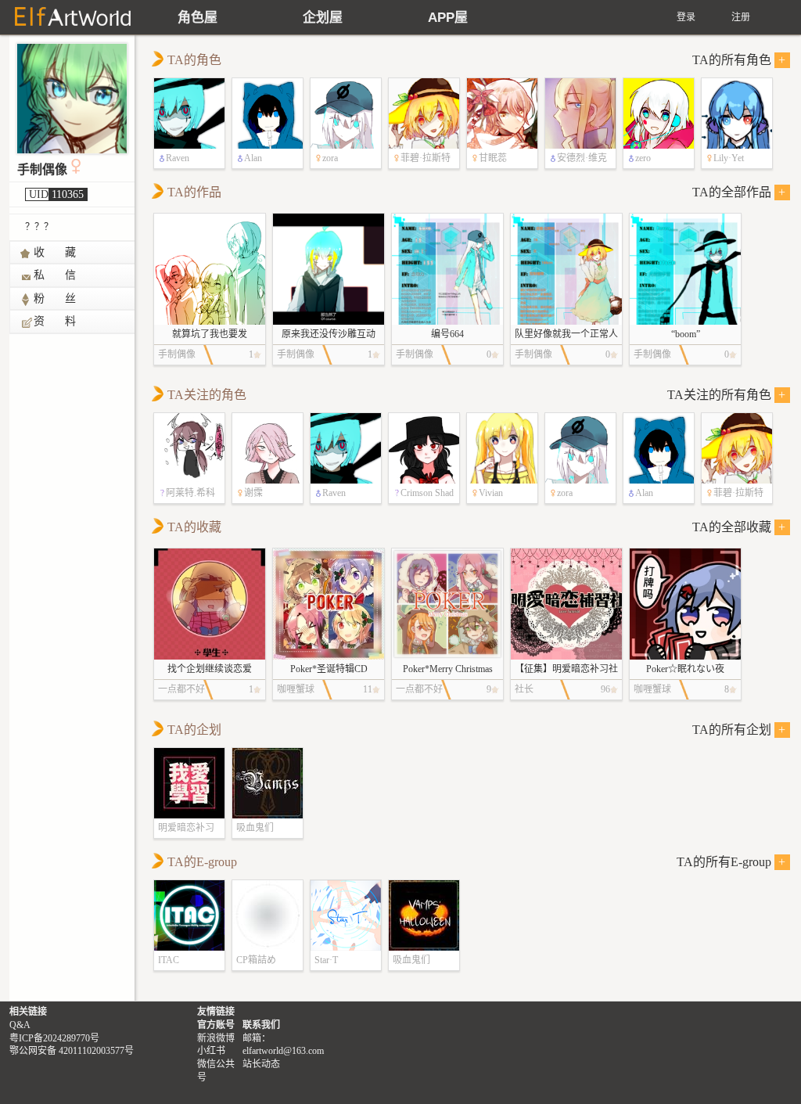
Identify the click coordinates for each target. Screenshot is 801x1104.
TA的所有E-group (731, 861)
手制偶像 (42, 169)
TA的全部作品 (739, 192)
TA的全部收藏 (739, 527)
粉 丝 (55, 298)
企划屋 (323, 17)
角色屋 (197, 17)
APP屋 (448, 17)
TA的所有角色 (739, 60)
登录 (686, 17)
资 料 (55, 321)
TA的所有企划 (739, 729)
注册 (740, 17)
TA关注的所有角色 (726, 394)
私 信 (55, 275)
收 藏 (55, 252)
